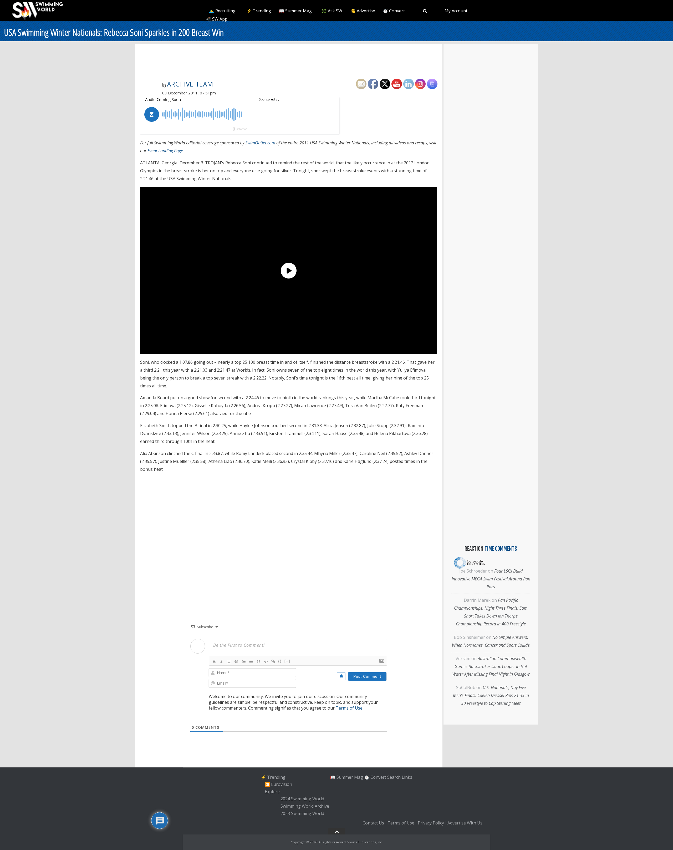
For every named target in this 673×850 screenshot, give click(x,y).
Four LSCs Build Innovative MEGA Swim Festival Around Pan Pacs (491, 579)
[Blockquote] (258, 661)
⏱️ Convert (394, 11)
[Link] (273, 661)
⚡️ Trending (258, 11)
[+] (287, 661)
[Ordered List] (243, 661)
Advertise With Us (464, 823)
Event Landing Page (165, 151)
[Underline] (229, 661)
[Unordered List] (251, 661)
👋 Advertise (362, 11)
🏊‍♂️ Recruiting (222, 11)
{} (280, 661)
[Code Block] (265, 661)
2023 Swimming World (302, 813)
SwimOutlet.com (260, 143)
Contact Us (373, 823)
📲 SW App (216, 19)
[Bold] (214, 661)
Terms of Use (349, 708)
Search (394, 777)
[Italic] (221, 661)
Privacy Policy (431, 823)
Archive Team (190, 83)
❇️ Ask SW (332, 11)
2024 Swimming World (302, 799)
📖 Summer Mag (295, 11)
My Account (456, 11)
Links (407, 777)
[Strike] (236, 661)
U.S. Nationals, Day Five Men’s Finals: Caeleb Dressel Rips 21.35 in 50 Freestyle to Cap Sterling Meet (491, 695)
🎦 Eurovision (278, 784)
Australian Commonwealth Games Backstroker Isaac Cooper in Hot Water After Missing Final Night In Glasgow (490, 666)
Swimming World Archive (305, 806)
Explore (272, 792)
